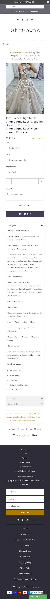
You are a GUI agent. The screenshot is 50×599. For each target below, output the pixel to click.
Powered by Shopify (31, 586)
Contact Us (25, 545)
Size (7, 142)
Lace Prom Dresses (20, 417)
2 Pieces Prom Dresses (22, 414)
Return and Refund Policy (25, 539)
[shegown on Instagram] (27, 20)
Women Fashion (25, 466)
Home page (9, 417)
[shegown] (25, 31)
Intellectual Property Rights (25, 579)
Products (19, 52)
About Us (25, 534)
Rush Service (11, 166)
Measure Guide (25, 551)
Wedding (20, 420)
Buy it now (25, 214)
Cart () (25, 11)
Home (25, 453)
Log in (14, 11)
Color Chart (37, 138)
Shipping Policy (25, 562)
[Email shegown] (32, 20)
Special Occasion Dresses (25, 471)
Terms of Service (25, 573)
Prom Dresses (31, 417)
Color (8, 154)
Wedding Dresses (29, 420)
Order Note (10, 189)
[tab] (25, 225)
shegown (20, 586)
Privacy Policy (25, 568)
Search (25, 528)
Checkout (35, 11)
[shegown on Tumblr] (22, 20)
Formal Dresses (35, 414)
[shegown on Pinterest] (18, 20)
